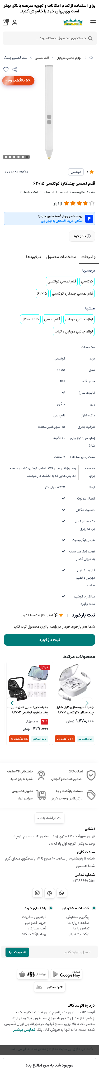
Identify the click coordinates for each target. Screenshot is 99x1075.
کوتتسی (75, 172)
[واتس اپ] (61, 893)
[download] (49, 987)
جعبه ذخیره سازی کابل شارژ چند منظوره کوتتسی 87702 (29, 710)
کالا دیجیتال (30, 319)
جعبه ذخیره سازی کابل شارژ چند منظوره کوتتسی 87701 (75, 710)
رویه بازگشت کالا (34, 934)
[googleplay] (66, 974)
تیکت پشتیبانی (78, 934)
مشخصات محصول (61, 257)
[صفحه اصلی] (91, 58)
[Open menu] (93, 22)
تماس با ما (81, 928)
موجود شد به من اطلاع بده (49, 1065)
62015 (42, 293)
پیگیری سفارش (77, 917)
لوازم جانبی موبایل (69, 58)
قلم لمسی (42, 58)
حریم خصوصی (35, 923)
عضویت (20, 952)
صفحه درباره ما (78, 923)
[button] (12, 703)
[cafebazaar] (33, 974)
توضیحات (88, 257)
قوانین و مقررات (34, 917)
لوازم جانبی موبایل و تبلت (74, 331)
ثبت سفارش (37, 928)
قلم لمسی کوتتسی (62, 281)
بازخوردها (33, 257)
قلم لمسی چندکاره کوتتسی (72, 293)
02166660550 (84, 881)
